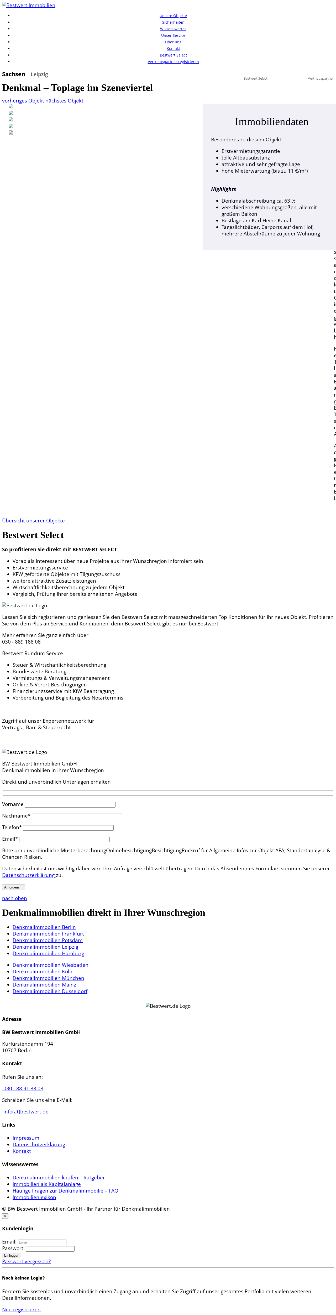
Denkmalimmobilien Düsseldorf (50, 991)
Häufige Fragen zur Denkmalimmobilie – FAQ (65, 1190)
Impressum (26, 1137)
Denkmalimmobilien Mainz (44, 984)
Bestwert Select (173, 55)
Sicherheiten (173, 22)
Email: (10, 1241)
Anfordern (13, 887)
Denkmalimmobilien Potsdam (48, 940)
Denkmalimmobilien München (48, 978)
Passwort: (14, 1248)
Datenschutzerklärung (29, 875)
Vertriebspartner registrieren (173, 61)
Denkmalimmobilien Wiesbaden (50, 965)
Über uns (173, 41)
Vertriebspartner (321, 78)
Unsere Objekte (173, 15)
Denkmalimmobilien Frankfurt (48, 933)
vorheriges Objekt (23, 100)
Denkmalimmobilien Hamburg (48, 953)
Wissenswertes (173, 28)
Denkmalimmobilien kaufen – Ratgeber (59, 1177)
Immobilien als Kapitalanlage (47, 1184)
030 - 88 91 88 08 (22, 1088)
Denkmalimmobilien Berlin (44, 927)
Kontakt (173, 48)
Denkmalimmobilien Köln (42, 971)
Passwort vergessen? (26, 1261)
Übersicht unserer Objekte (33, 520)
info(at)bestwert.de (25, 1111)
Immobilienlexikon (34, 1197)
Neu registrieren (21, 1309)
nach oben (14, 898)
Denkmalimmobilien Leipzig (45, 946)
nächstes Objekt (64, 100)
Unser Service (173, 35)
